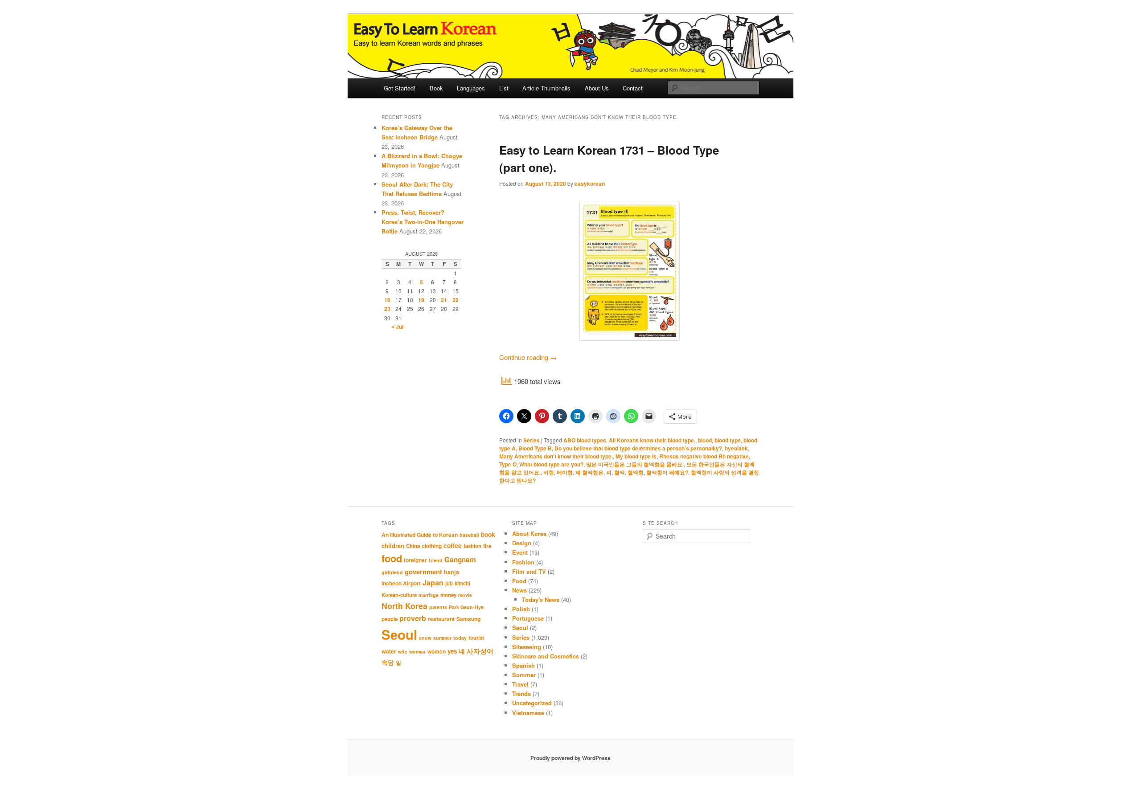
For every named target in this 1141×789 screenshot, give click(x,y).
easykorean (590, 184)
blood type (727, 440)
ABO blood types (584, 440)
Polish (521, 609)
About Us (597, 88)
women (436, 651)
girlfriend (392, 572)
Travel (520, 684)
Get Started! (399, 88)
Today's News (540, 599)
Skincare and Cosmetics (545, 656)
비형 (548, 472)
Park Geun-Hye (466, 607)
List (504, 88)
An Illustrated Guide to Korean (420, 535)
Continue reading (528, 357)
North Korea (404, 605)
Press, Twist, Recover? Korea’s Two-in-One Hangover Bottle (423, 221)
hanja (451, 572)
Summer (524, 674)
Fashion (523, 562)
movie (465, 595)
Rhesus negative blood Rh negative (704, 456)
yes (452, 651)
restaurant (441, 619)
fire (487, 546)
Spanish (523, 665)
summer (442, 637)
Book (436, 88)
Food (519, 580)
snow (425, 637)
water (389, 651)
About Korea (529, 533)
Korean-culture (399, 595)
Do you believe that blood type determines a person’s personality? (638, 448)
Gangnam (460, 559)
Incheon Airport (401, 583)
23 (387, 309)
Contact (633, 88)
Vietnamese (528, 712)
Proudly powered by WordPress (570, 758)
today (460, 637)
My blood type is (636, 456)
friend (436, 560)
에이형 (565, 472)
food (392, 558)
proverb (412, 618)
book (488, 534)
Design (521, 543)
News (519, 590)
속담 (388, 662)
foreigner (415, 560)
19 (421, 300)
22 (455, 300)
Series (531, 440)
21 (444, 300)
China (413, 546)
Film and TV (529, 571)
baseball (469, 534)
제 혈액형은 (589, 472)
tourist (476, 638)
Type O (508, 464)
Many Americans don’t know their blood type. (556, 456)
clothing (432, 546)
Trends (521, 693)
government (423, 571)
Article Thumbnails (546, 88)
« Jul (397, 327)
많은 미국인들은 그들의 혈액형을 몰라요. (635, 464)
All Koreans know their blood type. (652, 440)
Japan (433, 582)
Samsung (468, 619)
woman (417, 651)
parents (438, 607)
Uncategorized (532, 703)
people (390, 619)
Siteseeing (526, 646)
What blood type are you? (551, 464)
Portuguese (528, 618)
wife (402, 651)
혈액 (619, 472)
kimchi (462, 583)
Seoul (399, 634)
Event (520, 552)
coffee (452, 545)
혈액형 (636, 472)
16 (387, 300)
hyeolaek (736, 448)
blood (705, 440)
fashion (472, 546)
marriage (429, 595)
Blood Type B (535, 448)
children (393, 546)
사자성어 (480, 651)
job (449, 583)
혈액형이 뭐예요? (667, 472)
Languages (471, 88)
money (448, 595)
